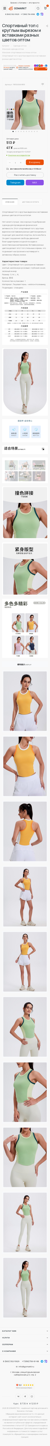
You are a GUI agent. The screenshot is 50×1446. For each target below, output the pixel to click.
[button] (13, 131)
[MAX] (34, 182)
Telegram (38, 14)
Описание (9, 202)
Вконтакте (18, 1396)
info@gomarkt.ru (26, 1366)
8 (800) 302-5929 (12, 14)
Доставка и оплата (30, 202)
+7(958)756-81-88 (30, 1361)
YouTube (32, 1396)
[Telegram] (15, 182)
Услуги (6, 1338)
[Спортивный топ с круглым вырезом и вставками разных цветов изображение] (25, 109)
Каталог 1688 (9, 1331)
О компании (9, 1351)
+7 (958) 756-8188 (28, 14)
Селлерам (7, 1344)
